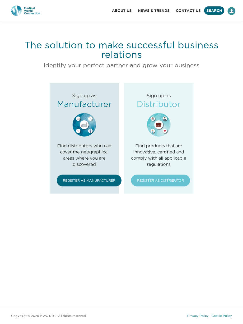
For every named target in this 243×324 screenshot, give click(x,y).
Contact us (188, 11)
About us (122, 11)
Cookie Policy (221, 315)
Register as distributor (160, 180)
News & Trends (154, 11)
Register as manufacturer (89, 180)
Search (214, 11)
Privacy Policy (198, 315)
